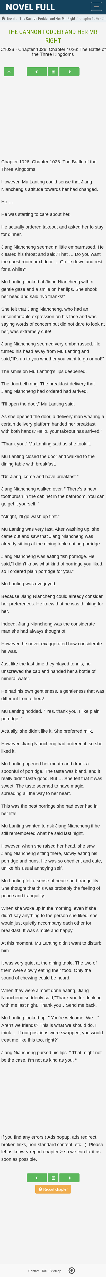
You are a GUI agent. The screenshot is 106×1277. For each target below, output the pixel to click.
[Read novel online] (30, 7)
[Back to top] (72, 1271)
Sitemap (55, 1270)
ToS (44, 1270)
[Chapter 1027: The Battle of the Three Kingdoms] (69, 71)
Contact (33, 1270)
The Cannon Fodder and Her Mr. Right (53, 36)
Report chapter (55, 1189)
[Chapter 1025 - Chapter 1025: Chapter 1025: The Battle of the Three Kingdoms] (37, 71)
